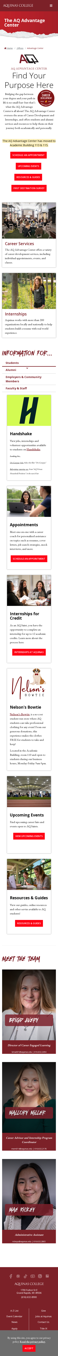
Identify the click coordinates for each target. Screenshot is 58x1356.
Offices (19, 48)
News (14, 1322)
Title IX (43, 1328)
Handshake (33, 449)
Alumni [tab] (11, 370)
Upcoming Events (28, 166)
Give (43, 1310)
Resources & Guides (28, 177)
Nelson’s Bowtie (20, 714)
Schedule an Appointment (28, 155)
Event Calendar (14, 1316)
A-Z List (14, 1310)
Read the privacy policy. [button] (32, 1341)
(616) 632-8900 (29, 1297)
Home (9, 48)
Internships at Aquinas (29, 652)
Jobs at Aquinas (43, 1316)
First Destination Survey (29, 188)
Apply (14, 1328)
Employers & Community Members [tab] (23, 379)
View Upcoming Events (29, 836)
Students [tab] (12, 363)
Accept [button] (29, 1348)
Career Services (19, 243)
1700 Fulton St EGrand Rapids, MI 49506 (29, 1291)
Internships (16, 314)
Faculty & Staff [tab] (16, 388)
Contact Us (43, 1322)
